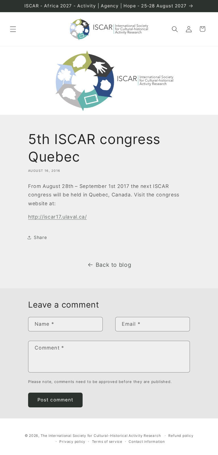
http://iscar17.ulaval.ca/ (57, 217)
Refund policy (180, 435)
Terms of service (107, 441)
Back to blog (113, 264)
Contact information (147, 441)
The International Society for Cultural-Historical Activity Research (101, 435)
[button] (13, 29)
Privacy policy (72, 441)
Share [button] (40, 237)
